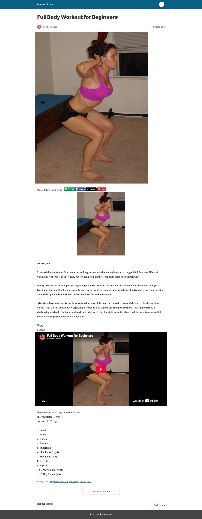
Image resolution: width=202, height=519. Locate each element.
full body (73, 481)
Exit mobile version (101, 514)
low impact (85, 481)
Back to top (159, 505)
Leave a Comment (101, 491)
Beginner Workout (59, 481)
